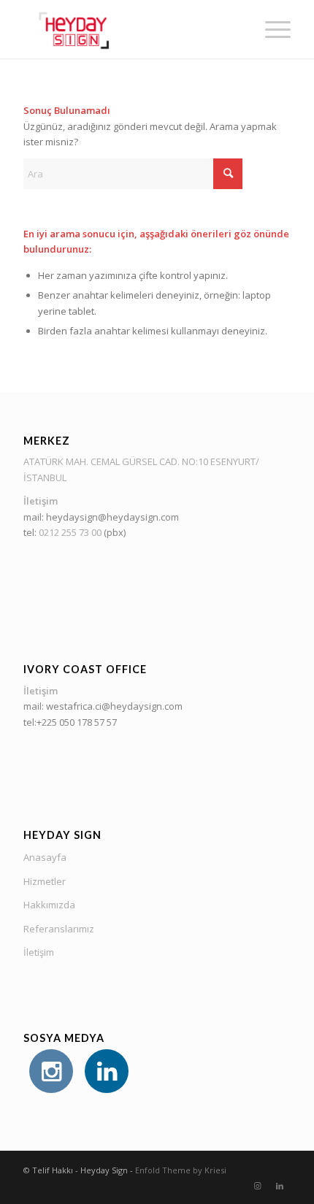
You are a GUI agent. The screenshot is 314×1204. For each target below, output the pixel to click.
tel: (31, 532)
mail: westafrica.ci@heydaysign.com (103, 706)
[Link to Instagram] (258, 1186)
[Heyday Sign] (130, 29)
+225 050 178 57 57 (78, 722)
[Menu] (270, 29)
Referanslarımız (58, 928)
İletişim (38, 952)
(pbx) (114, 532)
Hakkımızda (49, 904)
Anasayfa (44, 857)
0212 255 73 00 (70, 532)
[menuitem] (270, 29)
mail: (34, 517)
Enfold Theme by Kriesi (180, 1170)
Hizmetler (44, 881)
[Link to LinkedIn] (280, 1186)
